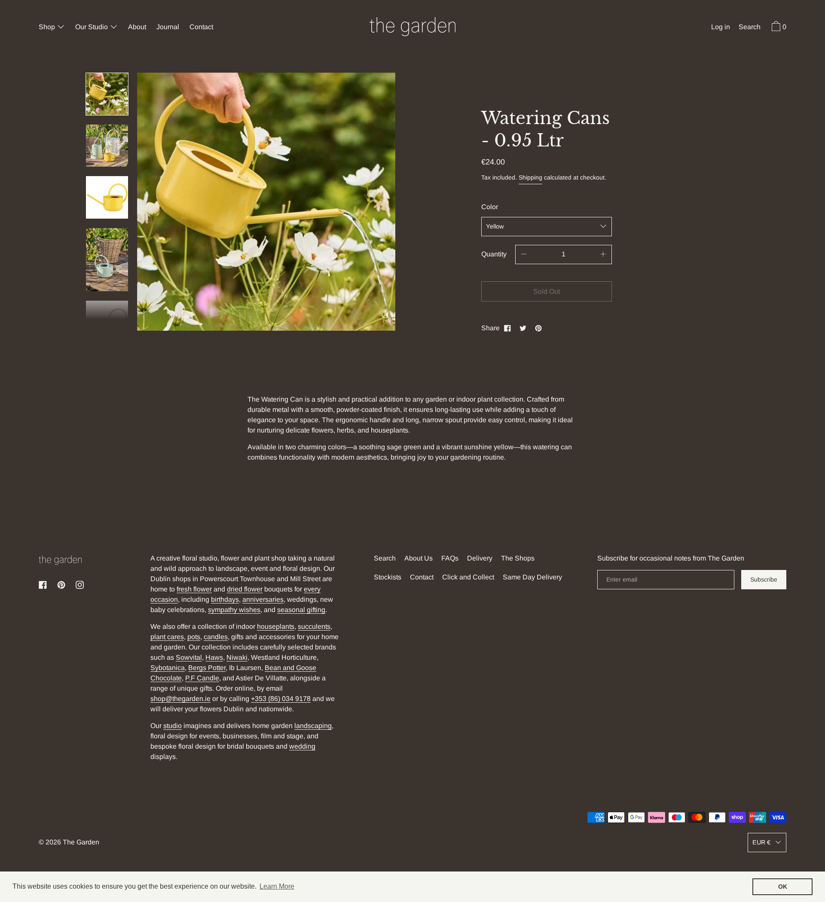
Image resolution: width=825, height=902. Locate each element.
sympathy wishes (234, 609)
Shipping (530, 177)
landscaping (313, 725)
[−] (524, 254)
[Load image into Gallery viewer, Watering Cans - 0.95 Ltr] (107, 94)
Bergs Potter (207, 667)
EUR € (761, 842)
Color (489, 206)
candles (216, 636)
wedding (302, 746)
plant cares (167, 636)
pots (193, 636)
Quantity (494, 254)
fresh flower (194, 589)
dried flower (245, 589)
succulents (314, 626)
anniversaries (263, 599)
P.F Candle (202, 678)
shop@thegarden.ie (180, 698)
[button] (749, 27)
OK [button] (782, 886)
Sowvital (189, 657)
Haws (214, 657)
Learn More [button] (277, 886)
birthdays (225, 599)
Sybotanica (167, 667)
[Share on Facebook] (507, 328)
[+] (603, 254)
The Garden (81, 842)
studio (172, 725)
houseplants (275, 626)
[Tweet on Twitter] (523, 328)
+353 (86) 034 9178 (281, 698)
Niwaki (237, 657)
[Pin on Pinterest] (538, 328)
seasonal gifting (301, 609)
